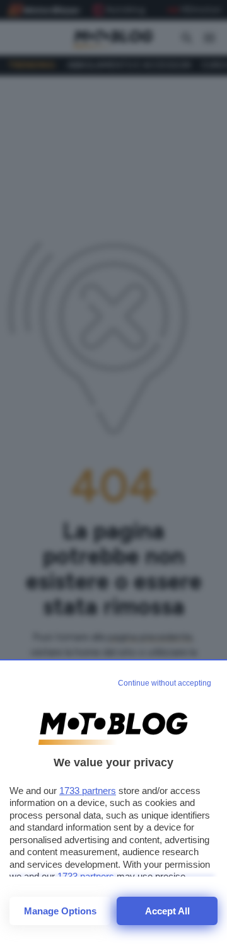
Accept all (167, 911)
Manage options (60, 911)
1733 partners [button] (87, 790)
